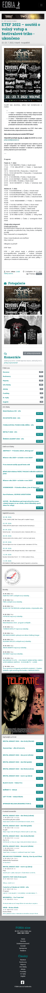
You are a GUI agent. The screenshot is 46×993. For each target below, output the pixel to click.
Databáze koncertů (23, 943)
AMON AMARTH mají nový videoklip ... (15, 647)
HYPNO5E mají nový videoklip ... (13, 615)
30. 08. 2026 (7, 517)
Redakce (23, 950)
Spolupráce (23, 948)
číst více (39, 413)
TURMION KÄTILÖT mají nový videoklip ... (16, 628)
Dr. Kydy (23, 974)
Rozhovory (23, 962)
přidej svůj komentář (34, 353)
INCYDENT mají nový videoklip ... (13, 653)
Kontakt (23, 946)
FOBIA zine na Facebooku (23, 986)
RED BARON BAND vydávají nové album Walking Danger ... (22, 634)
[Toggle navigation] (41, 5)
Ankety (23, 969)
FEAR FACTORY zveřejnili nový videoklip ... (16, 595)
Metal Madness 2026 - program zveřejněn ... (17, 622)
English (23, 976)
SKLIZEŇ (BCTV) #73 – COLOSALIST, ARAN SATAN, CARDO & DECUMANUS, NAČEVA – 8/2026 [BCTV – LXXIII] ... (23, 660)
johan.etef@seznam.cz (11, 140)
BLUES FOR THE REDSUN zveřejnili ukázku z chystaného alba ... (23, 608)
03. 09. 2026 (7, 529)
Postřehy (23, 971)
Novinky (23, 941)
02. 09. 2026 (7, 523)
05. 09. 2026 (7, 542)
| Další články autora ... (12, 272)
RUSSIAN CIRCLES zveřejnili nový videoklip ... (17, 640)
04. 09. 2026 (7, 536)
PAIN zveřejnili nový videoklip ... (13, 601)
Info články (23, 967)
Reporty (23, 964)
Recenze (23, 960)
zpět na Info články (10, 21)
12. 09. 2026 (7, 554)
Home (23, 939)
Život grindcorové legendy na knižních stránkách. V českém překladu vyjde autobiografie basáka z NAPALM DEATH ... (22, 668)
